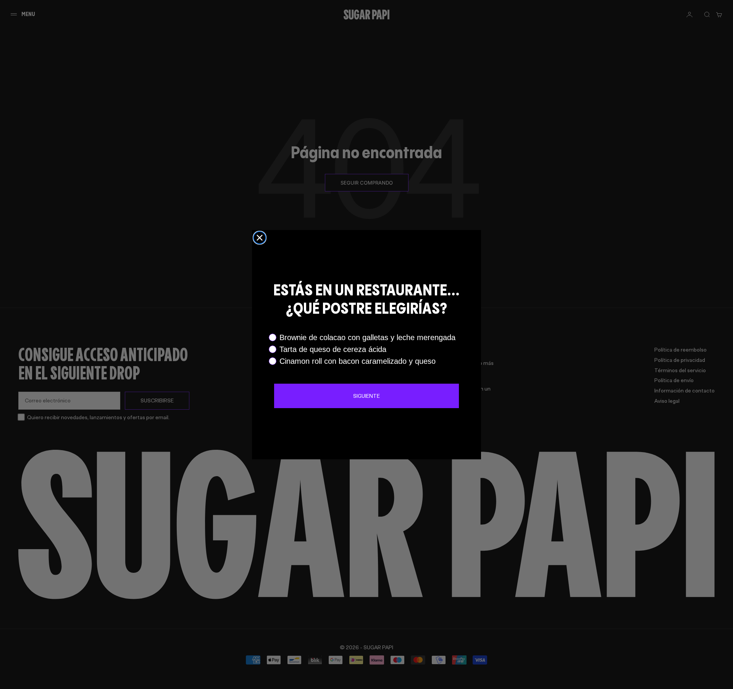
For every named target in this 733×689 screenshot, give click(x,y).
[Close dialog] (259, 238)
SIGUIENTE (366, 395)
